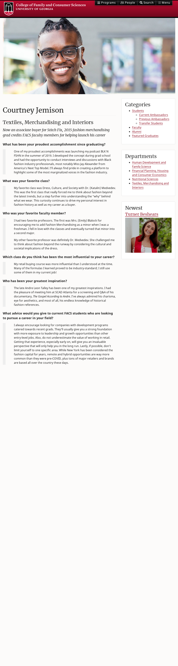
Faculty (136, 127)
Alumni (136, 131)
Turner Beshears (141, 214)
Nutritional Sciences (145, 179)
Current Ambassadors (153, 115)
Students (138, 111)
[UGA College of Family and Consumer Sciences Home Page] (45, 9)
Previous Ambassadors (154, 119)
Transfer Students (151, 123)
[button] (146, 2)
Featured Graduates (145, 136)
